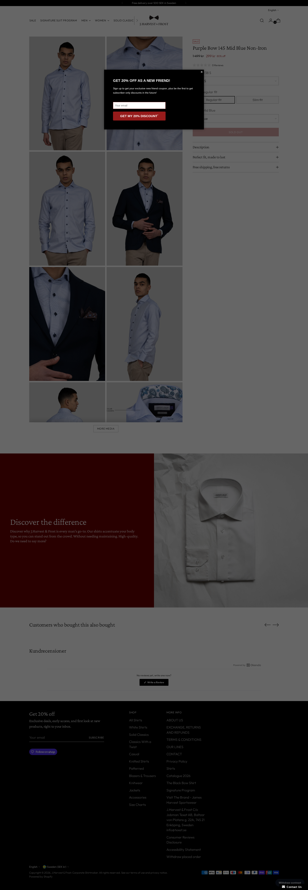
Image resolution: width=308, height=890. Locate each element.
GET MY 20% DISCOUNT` (139, 116)
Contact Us (293, 886)
